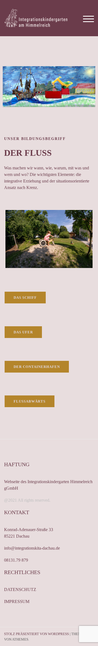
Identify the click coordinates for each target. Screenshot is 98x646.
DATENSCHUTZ (20, 589)
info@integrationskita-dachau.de (32, 548)
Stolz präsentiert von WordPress (36, 634)
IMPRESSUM (16, 601)
